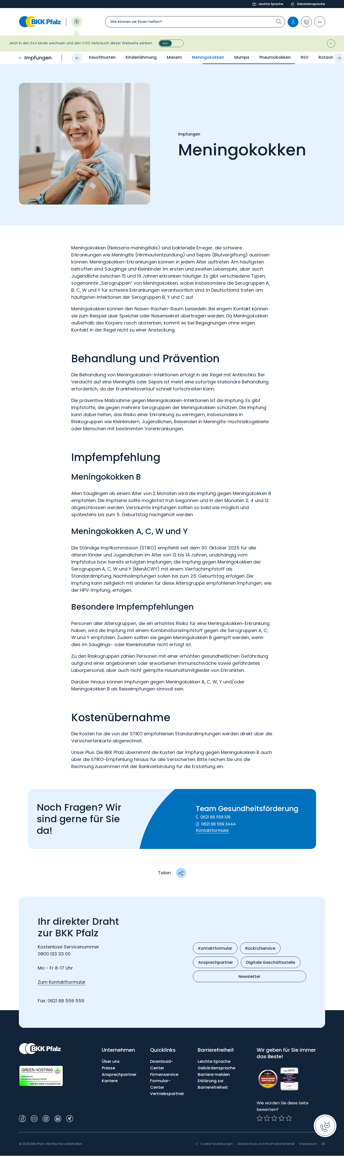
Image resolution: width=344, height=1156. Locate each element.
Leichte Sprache (271, 4)
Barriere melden (214, 1074)
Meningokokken (208, 57)
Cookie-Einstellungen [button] (216, 1144)
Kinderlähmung (141, 57)
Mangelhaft (260, 1118)
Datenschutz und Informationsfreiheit (266, 1144)
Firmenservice (164, 1074)
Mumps (241, 57)
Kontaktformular (212, 830)
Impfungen (38, 57)
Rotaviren (328, 57)
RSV (304, 57)
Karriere (110, 1081)
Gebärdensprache (311, 4)
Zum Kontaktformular (62, 982)
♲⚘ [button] (76, 21)
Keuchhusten (102, 57)
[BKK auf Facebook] (22, 1118)
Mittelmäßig (267, 1118)
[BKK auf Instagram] (46, 1118)
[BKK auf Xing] (69, 1118)
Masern (174, 57)
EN (323, 1144)
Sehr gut (289, 1118)
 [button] (181, 872)
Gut (274, 1118)
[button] (306, 21)
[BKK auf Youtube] (34, 1118)
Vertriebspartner (167, 1094)
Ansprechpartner (119, 1074)
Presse (108, 1068)
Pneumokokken (275, 57)
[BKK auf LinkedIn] (57, 1118)
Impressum (308, 1144)
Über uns (111, 1061)
